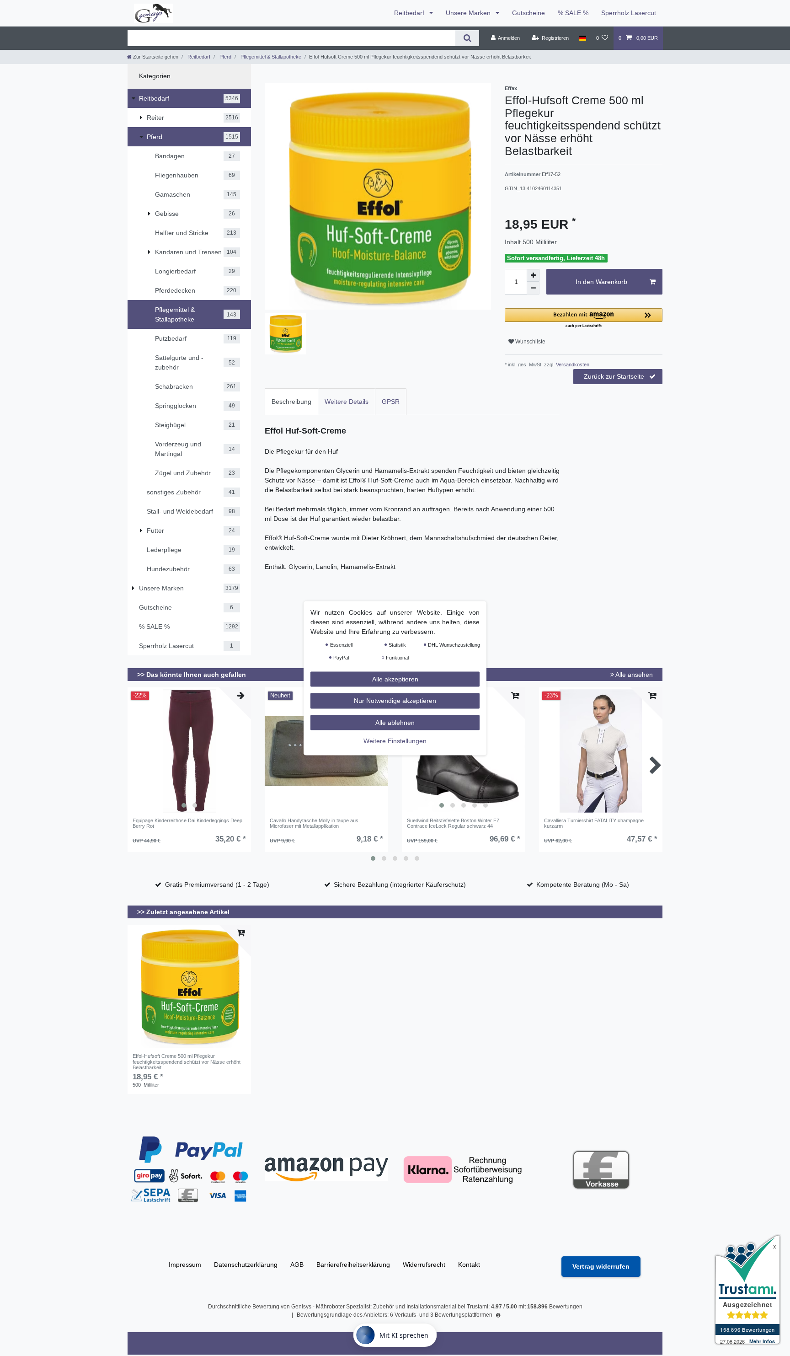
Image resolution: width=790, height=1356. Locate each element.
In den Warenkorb (601, 281)
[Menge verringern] (533, 288)
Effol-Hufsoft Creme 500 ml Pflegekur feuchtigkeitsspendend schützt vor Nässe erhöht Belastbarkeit (186, 1061)
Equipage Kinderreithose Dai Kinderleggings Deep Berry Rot (187, 823)
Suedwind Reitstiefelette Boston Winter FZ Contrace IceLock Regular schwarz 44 (453, 823)
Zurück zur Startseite (614, 376)
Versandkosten (572, 364)
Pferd (224, 56)
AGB (297, 1264)
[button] (583, 318)
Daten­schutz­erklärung (246, 1264)
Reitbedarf (410, 12)
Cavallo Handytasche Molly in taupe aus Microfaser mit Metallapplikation (314, 823)
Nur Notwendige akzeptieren (395, 700)
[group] (189, 751)
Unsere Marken (469, 12)
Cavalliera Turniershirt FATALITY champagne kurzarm (594, 823)
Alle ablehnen (395, 722)
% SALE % (573, 12)
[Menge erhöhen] (533, 275)
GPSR (391, 401)
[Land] (582, 38)
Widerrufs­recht (424, 1264)
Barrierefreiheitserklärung (353, 1264)
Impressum (185, 1264)
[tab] (291, 401)
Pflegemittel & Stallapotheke (270, 56)
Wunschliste (529, 341)
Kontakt (469, 1264)
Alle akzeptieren (395, 678)
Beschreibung (291, 401)
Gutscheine (528, 12)
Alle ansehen (633, 674)
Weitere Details (346, 401)
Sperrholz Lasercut (628, 12)
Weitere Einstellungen (395, 741)
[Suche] (467, 38)
